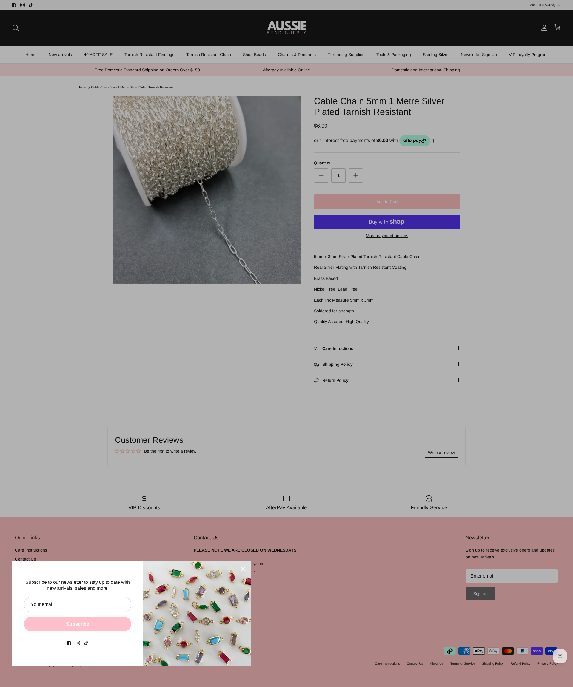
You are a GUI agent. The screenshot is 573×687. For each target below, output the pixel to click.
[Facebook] (69, 643)
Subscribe (77, 623)
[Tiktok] (86, 643)
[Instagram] (78, 643)
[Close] (243, 568)
